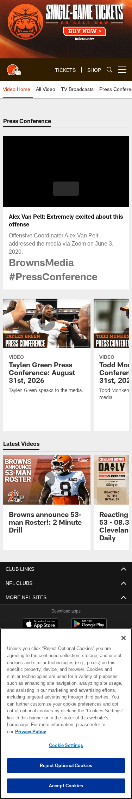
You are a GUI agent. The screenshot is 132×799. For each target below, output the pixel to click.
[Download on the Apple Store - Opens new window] (40, 617)
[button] (66, 189)
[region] (66, 717)
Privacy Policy (84, 731)
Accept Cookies (66, 785)
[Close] (123, 645)
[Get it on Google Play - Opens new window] (88, 619)
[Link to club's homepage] (14, 67)
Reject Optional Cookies (66, 765)
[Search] (109, 70)
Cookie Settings (66, 745)
